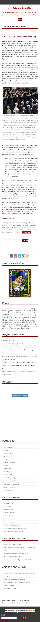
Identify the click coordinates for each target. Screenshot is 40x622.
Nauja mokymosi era (9, 588)
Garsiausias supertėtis (10, 522)
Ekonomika (6, 453)
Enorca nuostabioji (8, 519)
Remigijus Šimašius (25, 322)
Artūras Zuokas (25, 309)
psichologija (10, 322)
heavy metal (28, 313)
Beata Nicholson (8, 509)
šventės (13, 328)
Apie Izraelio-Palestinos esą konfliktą (19, 36)
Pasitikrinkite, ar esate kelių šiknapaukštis (15, 560)
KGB (29, 315)
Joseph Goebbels (11, 227)
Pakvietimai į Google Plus (16, 344)
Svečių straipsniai (8, 478)
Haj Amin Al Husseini (11, 225)
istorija (18, 315)
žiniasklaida (25, 328)
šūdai (18, 328)
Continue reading (8, 218)
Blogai (5, 450)
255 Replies (26, 232)
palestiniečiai (18, 230)
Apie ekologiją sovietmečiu (11, 557)
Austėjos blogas (8, 506)
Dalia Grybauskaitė (29, 310)
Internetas (12, 315)
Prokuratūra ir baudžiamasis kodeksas (14, 528)
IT (3, 459)
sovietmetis (10, 326)
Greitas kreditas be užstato (11, 525)
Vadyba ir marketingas (10, 484)
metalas (27, 317)
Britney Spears (19, 310)
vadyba (24, 326)
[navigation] (20, 618)
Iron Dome (32, 225)
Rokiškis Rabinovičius (20, 8)
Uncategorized (7, 481)
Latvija (23, 227)
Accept (17, 612)
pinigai (18, 320)
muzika (6, 319)
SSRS (18, 326)
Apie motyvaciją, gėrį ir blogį (11, 585)
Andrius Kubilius (7, 309)
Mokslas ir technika (9, 462)
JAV (21, 315)
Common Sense (8, 516)
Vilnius (30, 326)
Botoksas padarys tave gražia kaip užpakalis (16, 582)
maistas (20, 317)
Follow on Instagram (21, 395)
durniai (4, 313)
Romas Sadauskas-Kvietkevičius (13, 531)
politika (24, 319)
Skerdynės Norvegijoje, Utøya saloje (14, 579)
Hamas (19, 225)
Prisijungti (5, 620)
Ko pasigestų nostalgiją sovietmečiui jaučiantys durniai (19, 547)
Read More (24, 612)
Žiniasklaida (7, 490)
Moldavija (28, 227)
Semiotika (6, 475)
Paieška (19, 618)
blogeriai (4, 310)
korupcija (33, 315)
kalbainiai (25, 315)
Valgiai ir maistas (8, 487)
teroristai (33, 230)
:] (2, 371)
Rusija (27, 323)
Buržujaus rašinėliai (9, 513)
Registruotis (5, 621)
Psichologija (6, 472)
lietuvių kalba (14, 317)
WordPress (12, 603)
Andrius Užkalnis (16, 309)
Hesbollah (25, 225)
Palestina (10, 230)
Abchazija (31, 223)
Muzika (5, 465)
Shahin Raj (25, 603)
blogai (33, 308)
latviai (18, 227)
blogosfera (11, 310)
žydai (10, 232)
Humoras (6, 456)
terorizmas (5, 232)
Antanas (4, 344)
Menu (20, 19)
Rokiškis (8, 324)
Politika (19, 223)
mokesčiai (33, 317)
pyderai (16, 322)
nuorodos (13, 320)
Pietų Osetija (26, 230)
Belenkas (6, 447)
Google (22, 313)
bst (3, 356)
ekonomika (13, 312)
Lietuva (6, 317)
